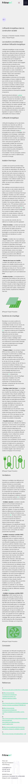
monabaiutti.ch (14, 778)
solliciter (20, 95)
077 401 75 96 (6, 771)
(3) (3, 330)
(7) (8, 590)
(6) (10, 515)
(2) (21, 207)
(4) (9, 374)
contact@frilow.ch (6, 767)
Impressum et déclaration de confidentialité (13, 776)
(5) (18, 497)
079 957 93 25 (6, 769)
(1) (20, 130)
